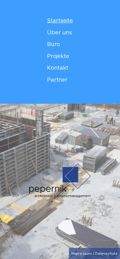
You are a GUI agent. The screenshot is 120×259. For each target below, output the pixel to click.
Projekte (58, 56)
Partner (57, 80)
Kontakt (57, 68)
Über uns (59, 33)
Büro (53, 44)
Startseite (60, 21)
